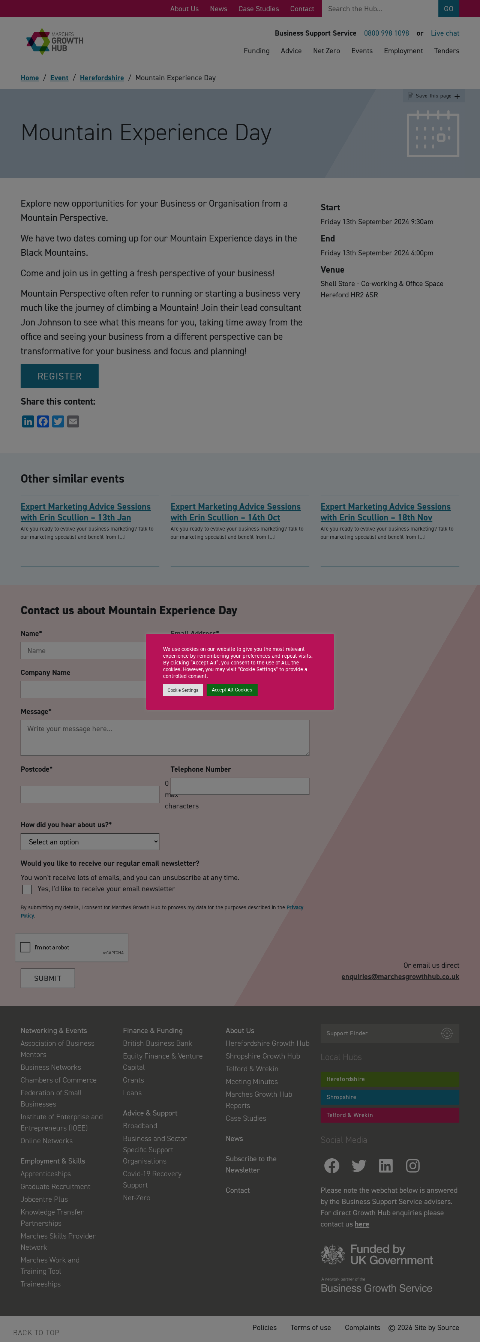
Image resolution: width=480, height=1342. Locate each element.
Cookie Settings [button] (183, 690)
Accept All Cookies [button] (232, 689)
